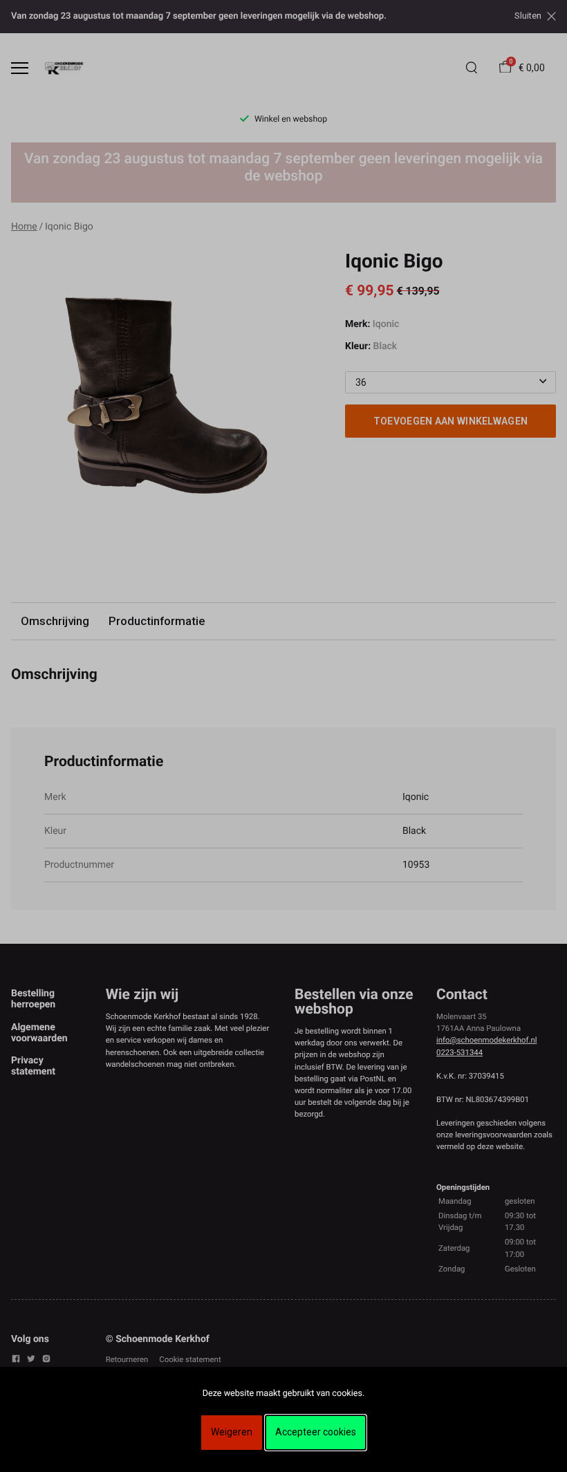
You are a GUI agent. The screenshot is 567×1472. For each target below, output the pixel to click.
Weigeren (231, 1431)
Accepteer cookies (315, 1431)
